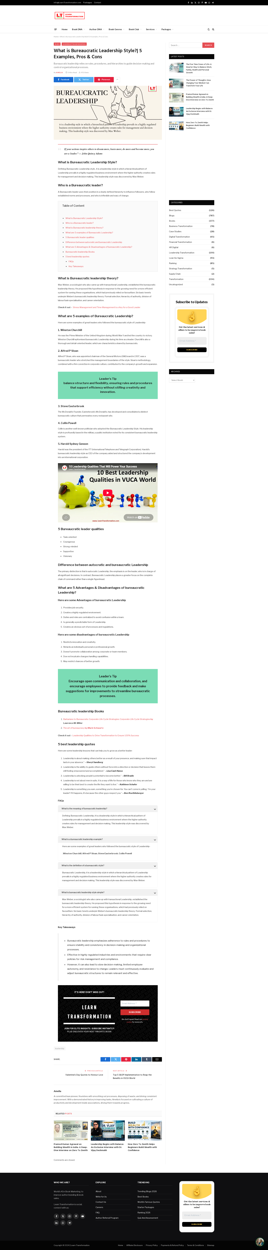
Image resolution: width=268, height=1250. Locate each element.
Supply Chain (175, 274)
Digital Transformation (179, 237)
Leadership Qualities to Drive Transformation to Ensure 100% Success (105, 735)
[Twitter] (44, 160)
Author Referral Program (107, 1218)
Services (150, 29)
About (98, 1191)
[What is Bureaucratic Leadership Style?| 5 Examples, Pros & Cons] (108, 113)
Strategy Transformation (180, 268)
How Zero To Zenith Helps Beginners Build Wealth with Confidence (142, 1147)
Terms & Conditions (195, 1245)
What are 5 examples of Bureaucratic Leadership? (89, 232)
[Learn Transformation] (70, 15)
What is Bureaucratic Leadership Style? (84, 218)
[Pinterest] (44, 175)
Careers (99, 1207)
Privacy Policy (152, 1245)
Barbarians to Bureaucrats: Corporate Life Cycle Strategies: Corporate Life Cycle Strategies (108, 719)
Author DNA (95, 29)
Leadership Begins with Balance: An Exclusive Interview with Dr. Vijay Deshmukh (107, 1147)
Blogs (57, 44)
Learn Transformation (80, 1245)
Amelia (59, 72)
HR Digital (173, 247)
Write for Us (101, 1196)
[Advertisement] (163, 15)
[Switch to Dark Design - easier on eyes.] (208, 29)
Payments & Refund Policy (172, 1245)
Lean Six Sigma (176, 258)
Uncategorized (176, 284)
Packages (87, 2)
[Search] (213, 29)
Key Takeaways (76, 266)
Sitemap (210, 1245)
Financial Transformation (180, 242)
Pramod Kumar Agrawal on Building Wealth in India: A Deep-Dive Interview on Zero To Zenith (71, 1147)
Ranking (173, 263)
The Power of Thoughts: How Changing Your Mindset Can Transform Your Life (198, 83)
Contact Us (101, 1202)
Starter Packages (145, 1207)
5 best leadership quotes (77, 256)
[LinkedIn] (44, 168)
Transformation (176, 279)
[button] (260, 1242)
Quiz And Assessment (147, 1218)
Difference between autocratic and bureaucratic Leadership (93, 242)
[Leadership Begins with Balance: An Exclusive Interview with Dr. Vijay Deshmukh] (108, 1130)
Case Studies (175, 231)
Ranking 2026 (143, 1212)
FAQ (98, 1212)
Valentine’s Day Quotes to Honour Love (84, 1075)
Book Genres (115, 29)
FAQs (71, 261)
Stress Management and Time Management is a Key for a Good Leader (106, 307)
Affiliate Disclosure (134, 1245)
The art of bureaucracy (83, 728)
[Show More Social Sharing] (117, 79)
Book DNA (77, 29)
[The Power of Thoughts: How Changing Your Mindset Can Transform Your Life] (176, 83)
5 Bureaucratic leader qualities (79, 237)
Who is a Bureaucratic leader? (79, 223)
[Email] (44, 182)
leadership (59, 1048)
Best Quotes (175, 210)
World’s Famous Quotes (148, 1202)
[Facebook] (44, 153)
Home (65, 29)
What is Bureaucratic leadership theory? (84, 227)
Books (172, 221)
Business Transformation (180, 226)
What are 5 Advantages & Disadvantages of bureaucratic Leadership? (98, 247)
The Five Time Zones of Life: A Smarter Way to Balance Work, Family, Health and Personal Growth (199, 68)
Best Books (143, 1196)
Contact (97, 2)
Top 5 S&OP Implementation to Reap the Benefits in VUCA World (132, 1076)
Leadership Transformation (74, 44)
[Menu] (55, 29)
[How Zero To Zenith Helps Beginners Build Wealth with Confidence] (145, 1130)
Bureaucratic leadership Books (80, 252)
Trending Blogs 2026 (147, 1191)
